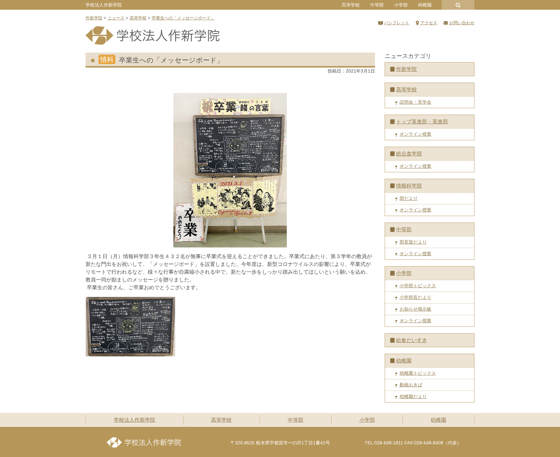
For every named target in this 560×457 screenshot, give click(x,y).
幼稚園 (425, 4)
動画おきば (411, 384)
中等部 (377, 4)
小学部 (401, 4)
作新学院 (406, 69)
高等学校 (351, 4)
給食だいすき (411, 340)
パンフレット (396, 22)
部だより (409, 198)
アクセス (428, 22)
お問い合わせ (461, 22)
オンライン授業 (415, 134)
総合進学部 (409, 153)
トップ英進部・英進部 (422, 121)
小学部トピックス (418, 285)
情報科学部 (409, 186)
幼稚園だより (413, 396)
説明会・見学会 (415, 102)
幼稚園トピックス (418, 373)
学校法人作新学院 (104, 4)
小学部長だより (415, 297)
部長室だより (413, 242)
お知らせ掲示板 (415, 309)
